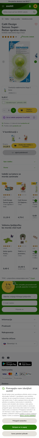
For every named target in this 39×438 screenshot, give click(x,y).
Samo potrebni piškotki (19, 434)
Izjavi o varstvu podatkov (27, 415)
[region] (19, 411)
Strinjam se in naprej (19, 427)
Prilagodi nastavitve (20, 421)
